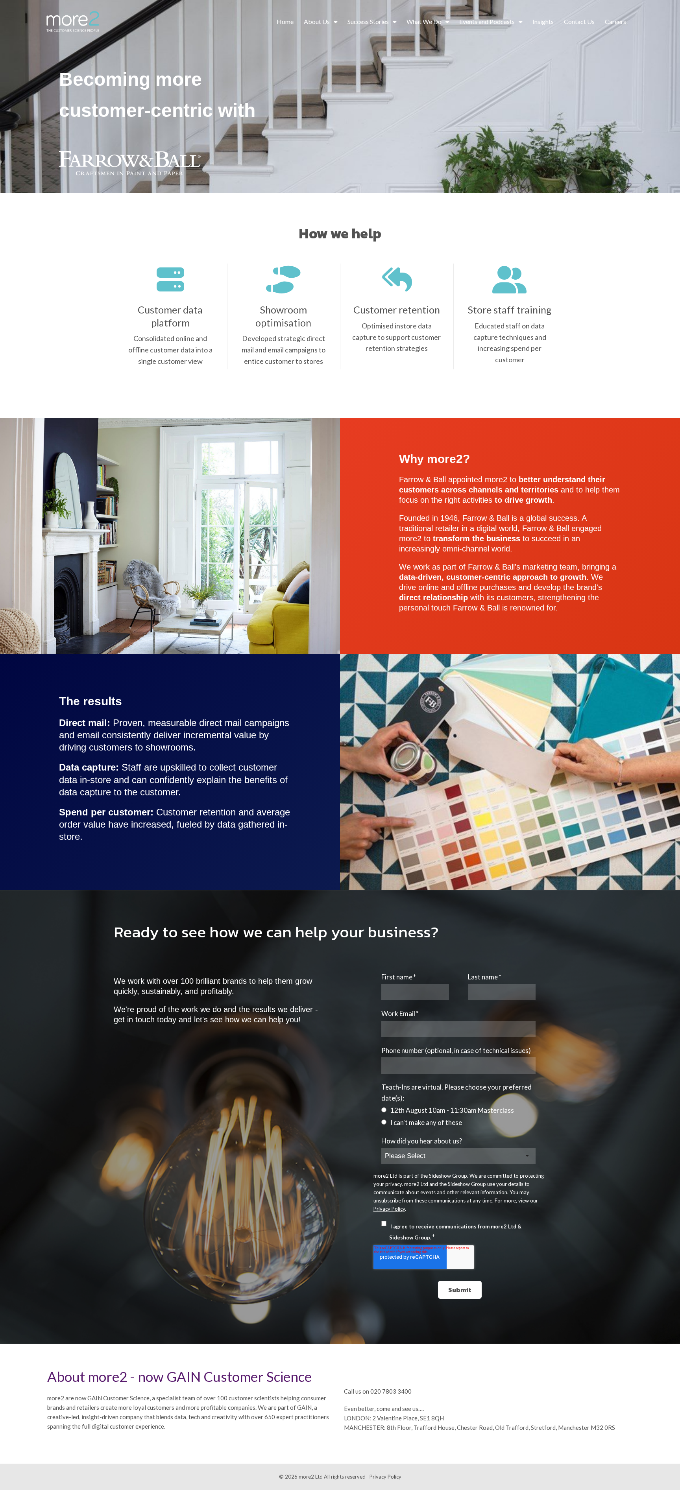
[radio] (458, 1110)
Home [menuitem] (285, 21)
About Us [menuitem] (317, 21)
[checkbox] (458, 1116)
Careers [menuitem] (615, 21)
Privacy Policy (389, 1209)
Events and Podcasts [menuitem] (487, 21)
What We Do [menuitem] (424, 21)
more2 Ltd (311, 1476)
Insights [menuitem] (543, 21)
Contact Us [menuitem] (579, 21)
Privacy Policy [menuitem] (385, 1476)
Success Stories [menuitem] (368, 21)
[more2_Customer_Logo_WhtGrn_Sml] (72, 22)
